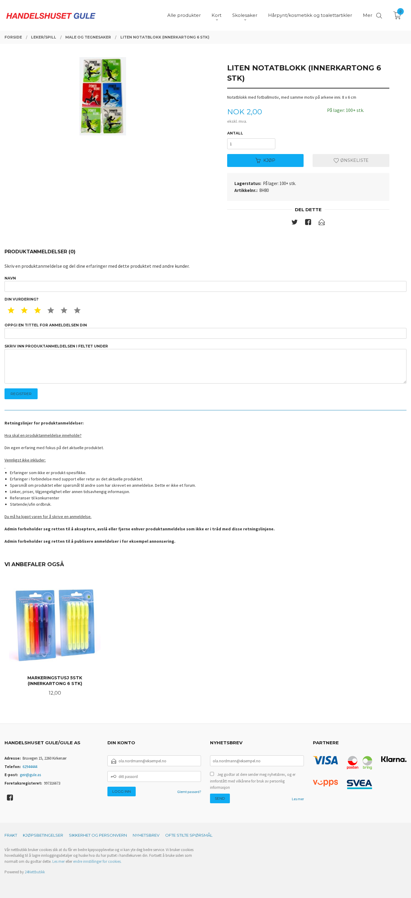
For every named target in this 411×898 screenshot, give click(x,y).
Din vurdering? (22, 299)
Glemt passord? (189, 791)
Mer (367, 15)
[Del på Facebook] (308, 223)
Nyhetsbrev (146, 835)
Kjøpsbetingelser (43, 835)
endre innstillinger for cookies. (97, 861)
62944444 (30, 766)
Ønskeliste (354, 160)
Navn (10, 278)
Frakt (11, 835)
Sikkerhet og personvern (98, 835)
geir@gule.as (30, 774)
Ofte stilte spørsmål (188, 835)
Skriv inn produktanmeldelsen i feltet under (56, 346)
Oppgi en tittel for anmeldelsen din (46, 325)
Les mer (298, 799)
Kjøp (269, 160)
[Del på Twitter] (294, 223)
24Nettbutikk (35, 872)
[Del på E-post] (321, 223)
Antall (235, 133)
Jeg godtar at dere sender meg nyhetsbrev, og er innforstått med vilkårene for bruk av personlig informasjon (252, 781)
